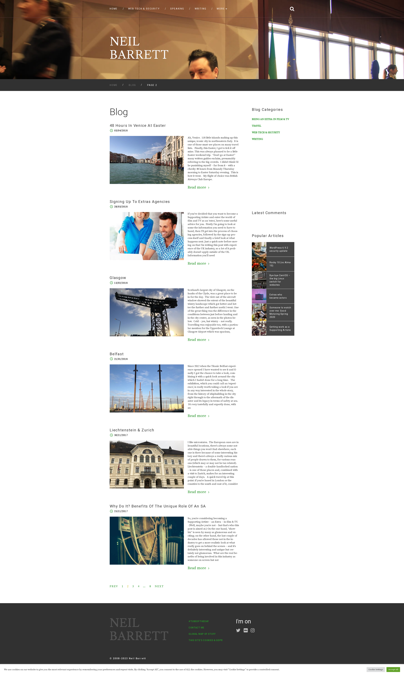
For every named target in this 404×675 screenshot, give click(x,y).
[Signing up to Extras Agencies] (147, 235)
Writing (200, 8)
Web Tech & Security (144, 8)
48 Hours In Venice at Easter (138, 125)
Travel (256, 125)
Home (114, 8)
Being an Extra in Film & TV (270, 119)
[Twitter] (238, 631)
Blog (132, 85)
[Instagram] (253, 631)
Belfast (117, 354)
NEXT (159, 586)
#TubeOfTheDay (199, 621)
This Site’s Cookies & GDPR (206, 640)
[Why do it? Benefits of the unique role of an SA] (147, 540)
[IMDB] (246, 631)
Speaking (177, 8)
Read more (197, 187)
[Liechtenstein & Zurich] (147, 464)
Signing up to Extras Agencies (140, 201)
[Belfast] (147, 388)
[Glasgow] (147, 312)
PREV (114, 586)
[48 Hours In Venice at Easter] (147, 159)
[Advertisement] (271, 175)
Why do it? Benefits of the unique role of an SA (158, 506)
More (221, 8)
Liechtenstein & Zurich (132, 430)
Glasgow (118, 278)
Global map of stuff (202, 634)
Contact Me (196, 627)
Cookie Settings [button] (375, 669)
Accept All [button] (393, 669)
